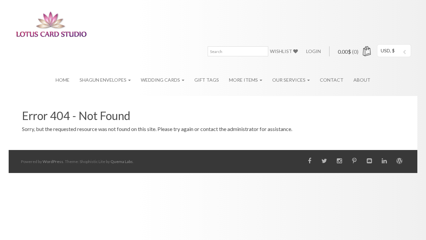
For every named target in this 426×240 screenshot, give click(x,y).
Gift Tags (206, 80)
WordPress (53, 161)
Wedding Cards (161, 80)
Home (63, 80)
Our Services (289, 80)
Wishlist (281, 51)
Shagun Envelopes (103, 80)
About (361, 80)
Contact (331, 80)
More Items (244, 80)
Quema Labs (121, 161)
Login (313, 51)
